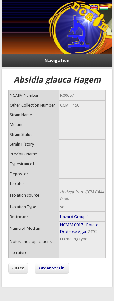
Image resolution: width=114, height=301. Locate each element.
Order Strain (52, 268)
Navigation (57, 60)
